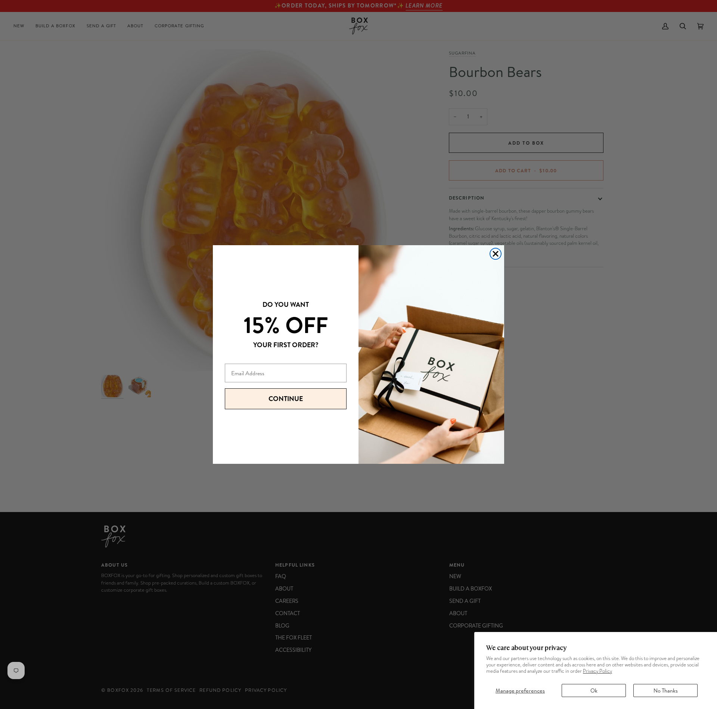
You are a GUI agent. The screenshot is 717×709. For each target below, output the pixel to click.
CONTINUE (286, 398)
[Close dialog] (495, 253)
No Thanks (666, 690)
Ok (594, 690)
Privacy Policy (597, 671)
